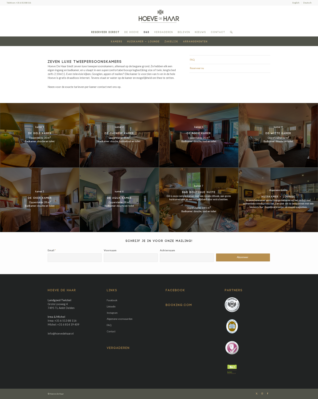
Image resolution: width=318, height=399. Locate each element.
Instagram (112, 312)
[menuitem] (296, 3)
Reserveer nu (197, 68)
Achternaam (167, 250)
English (295, 2)
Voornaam (110, 250)
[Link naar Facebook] (267, 393)
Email (52, 250)
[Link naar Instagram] (262, 393)
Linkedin (111, 306)
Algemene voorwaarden (119, 318)
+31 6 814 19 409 (68, 324)
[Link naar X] (256, 393)
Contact (111, 331)
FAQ (192, 59)
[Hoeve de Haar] (159, 16)
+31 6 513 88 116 (23, 2)
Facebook (112, 300)
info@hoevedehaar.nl (61, 333)
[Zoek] (230, 31)
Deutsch (307, 2)
